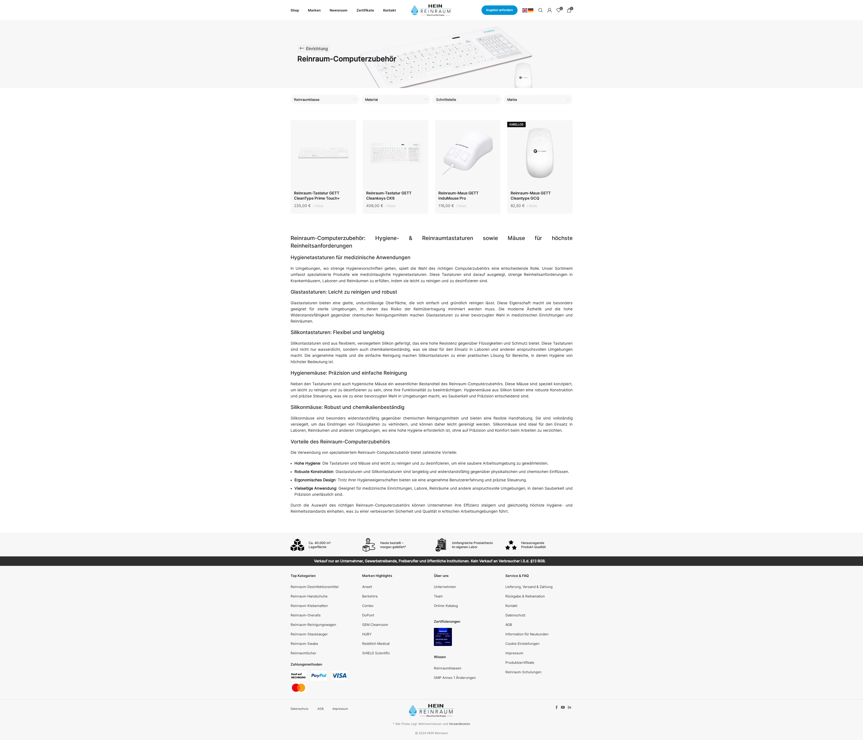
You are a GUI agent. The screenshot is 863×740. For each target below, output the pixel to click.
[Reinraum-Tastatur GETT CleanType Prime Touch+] (323, 154)
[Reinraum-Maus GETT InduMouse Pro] (467, 154)
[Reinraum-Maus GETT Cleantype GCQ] (540, 154)
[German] (531, 10)
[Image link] (443, 636)
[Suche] (540, 10)
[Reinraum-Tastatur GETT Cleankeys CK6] (395, 154)
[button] (539, 643)
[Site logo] (431, 10)
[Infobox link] (324, 545)
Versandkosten (459, 724)
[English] (525, 10)
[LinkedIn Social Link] (569, 707)
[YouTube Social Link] (562, 707)
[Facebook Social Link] (556, 707)
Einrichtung (317, 48)
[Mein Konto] (549, 10)
